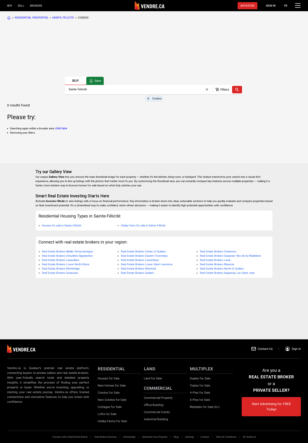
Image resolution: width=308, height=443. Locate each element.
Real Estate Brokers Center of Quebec (143, 251)
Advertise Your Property (154, 437)
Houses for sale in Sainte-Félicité (61, 225)
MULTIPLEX (201, 369)
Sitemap (189, 437)
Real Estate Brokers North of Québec (222, 268)
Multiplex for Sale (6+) (205, 407)
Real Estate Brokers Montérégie (61, 268)
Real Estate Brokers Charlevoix (218, 251)
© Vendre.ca (249, 437)
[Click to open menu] (297, 5)
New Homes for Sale (112, 385)
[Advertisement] (154, 49)
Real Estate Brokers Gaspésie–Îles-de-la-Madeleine (230, 255)
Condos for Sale (109, 392)
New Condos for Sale (112, 399)
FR (285, 5)
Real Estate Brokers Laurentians (140, 260)
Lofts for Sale (107, 414)
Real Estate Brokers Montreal (138, 268)
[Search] (237, 89)
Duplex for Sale (200, 378)
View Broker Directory (105, 437)
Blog (176, 437)
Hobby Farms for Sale (112, 421)
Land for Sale (153, 378)
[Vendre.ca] (23, 349)
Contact (205, 437)
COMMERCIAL (158, 388)
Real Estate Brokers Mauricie (217, 264)
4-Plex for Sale (200, 392)
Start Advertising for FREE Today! (271, 406)
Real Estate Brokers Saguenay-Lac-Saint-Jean (227, 272)
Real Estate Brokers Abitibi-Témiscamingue (67, 251)
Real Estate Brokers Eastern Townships (144, 255)
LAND (149, 369)
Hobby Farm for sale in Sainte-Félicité (143, 225)
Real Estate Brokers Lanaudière (60, 260)
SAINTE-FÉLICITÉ (63, 17)
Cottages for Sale (110, 407)
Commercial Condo (157, 412)
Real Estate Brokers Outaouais (60, 272)
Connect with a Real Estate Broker (70, 437)
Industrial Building (156, 419)
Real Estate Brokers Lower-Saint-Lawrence (147, 264)
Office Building (153, 405)
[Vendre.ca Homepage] (9, 17)
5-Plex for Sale (200, 399)
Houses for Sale (108, 378)
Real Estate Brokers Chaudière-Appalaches (67, 255)
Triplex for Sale (200, 385)
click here (61, 128)
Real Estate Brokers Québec (137, 272)
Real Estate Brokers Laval (215, 260)
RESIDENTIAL (111, 369)
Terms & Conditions (226, 437)
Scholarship (129, 437)
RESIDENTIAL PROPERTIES (31, 17)
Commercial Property (158, 398)
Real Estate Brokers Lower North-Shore (65, 264)
